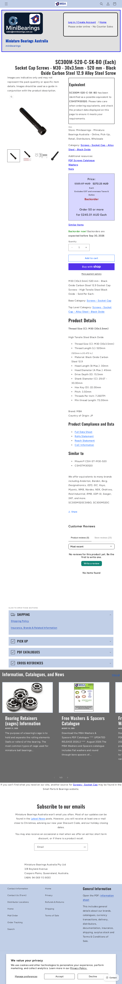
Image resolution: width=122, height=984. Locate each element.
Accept (59, 976)
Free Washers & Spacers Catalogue (83, 720)
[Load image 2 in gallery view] (27, 156)
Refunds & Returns (54, 902)
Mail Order (12, 915)
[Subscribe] (84, 847)
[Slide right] (67, 777)
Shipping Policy (20, 621)
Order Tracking (14, 922)
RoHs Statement (84, 436)
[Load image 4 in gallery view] (55, 156)
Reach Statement (85, 440)
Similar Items (76, 224)
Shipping (49, 909)
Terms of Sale (52, 915)
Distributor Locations (18, 902)
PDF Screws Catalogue (81, 160)
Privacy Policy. (78, 968)
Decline (93, 976)
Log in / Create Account (82, 22)
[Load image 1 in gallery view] (13, 156)
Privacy (49, 895)
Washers (73, 164)
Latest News (38, 818)
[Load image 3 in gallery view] (41, 156)
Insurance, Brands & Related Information (34, 627)
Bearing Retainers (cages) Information (23, 720)
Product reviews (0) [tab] (80, 537)
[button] (6, 4)
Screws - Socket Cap (99, 300)
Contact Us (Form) (16, 895)
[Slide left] (54, 777)
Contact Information (17, 888)
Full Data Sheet (83, 432)
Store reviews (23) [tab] (103, 537)
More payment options (91, 274)
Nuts (71, 169)
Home (103, 22)
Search (11, 929)
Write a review (91, 563)
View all (116, 675)
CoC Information (84, 445)
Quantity (72, 241)
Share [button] (74, 512)
